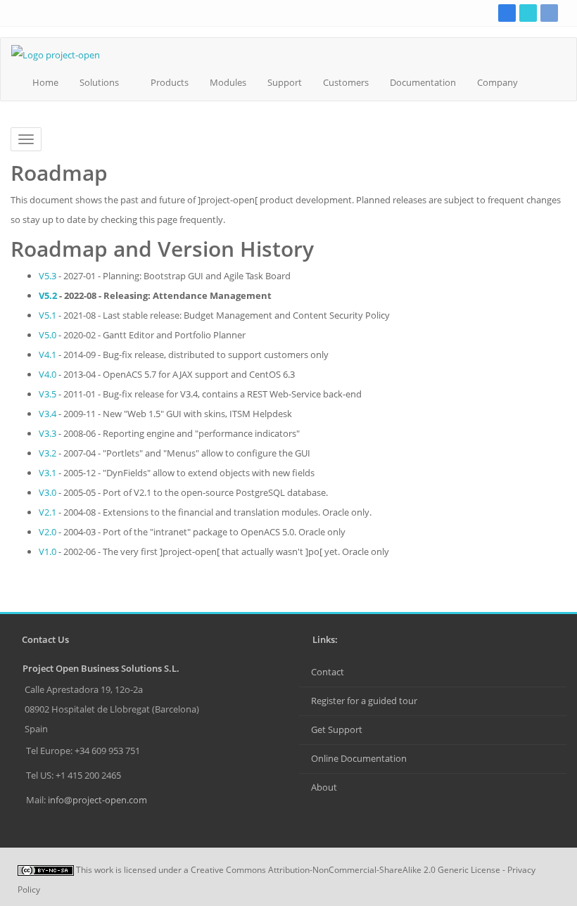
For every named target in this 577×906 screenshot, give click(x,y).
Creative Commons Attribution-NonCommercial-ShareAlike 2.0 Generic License (345, 870)
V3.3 (47, 433)
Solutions (99, 82)
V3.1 (47, 472)
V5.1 (47, 315)
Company (497, 82)
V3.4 (47, 413)
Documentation (423, 82)
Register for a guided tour (364, 700)
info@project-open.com (96, 799)
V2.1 (47, 512)
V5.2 (48, 295)
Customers (346, 82)
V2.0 (47, 531)
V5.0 (47, 334)
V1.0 (47, 551)
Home (45, 82)
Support (284, 82)
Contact (327, 671)
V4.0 (47, 374)
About (324, 787)
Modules (228, 82)
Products (170, 82)
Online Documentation (359, 758)
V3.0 (47, 492)
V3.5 (47, 394)
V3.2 (47, 453)
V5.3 (47, 275)
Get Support (336, 729)
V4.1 (47, 354)
